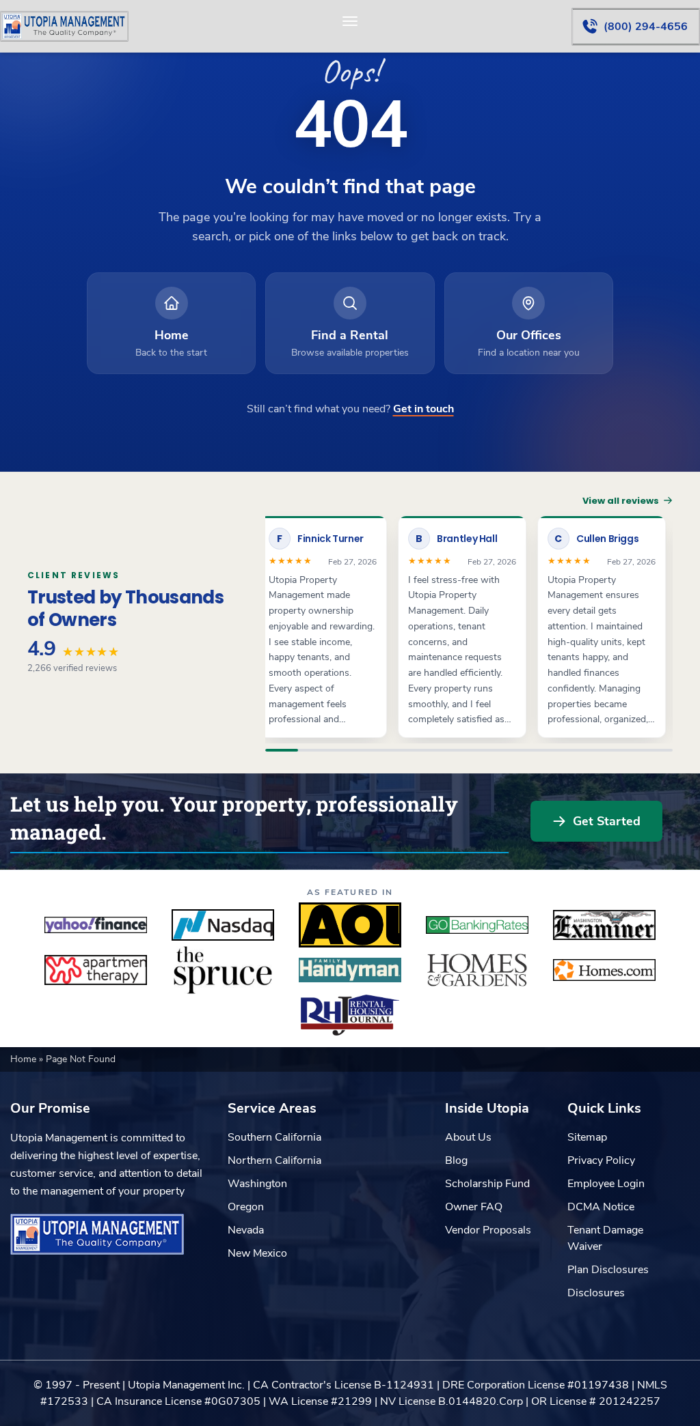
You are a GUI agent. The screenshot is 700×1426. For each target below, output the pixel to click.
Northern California (274, 1160)
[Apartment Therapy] (95, 970)
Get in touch (423, 408)
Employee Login (606, 1183)
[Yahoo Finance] (95, 925)
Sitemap (587, 1137)
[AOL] (350, 925)
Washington (257, 1183)
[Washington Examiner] (604, 925)
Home (24, 1059)
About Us (468, 1137)
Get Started (607, 821)
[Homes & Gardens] (477, 970)
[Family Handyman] (350, 970)
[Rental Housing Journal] (350, 1015)
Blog (456, 1160)
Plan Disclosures (608, 1269)
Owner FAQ (473, 1206)
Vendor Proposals (488, 1230)
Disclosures (596, 1292)
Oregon (246, 1206)
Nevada (246, 1230)
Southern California (274, 1137)
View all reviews (620, 500)
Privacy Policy (601, 1160)
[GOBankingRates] (477, 925)
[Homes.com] (604, 970)
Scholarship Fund (487, 1183)
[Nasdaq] (223, 925)
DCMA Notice (600, 1206)
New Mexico (257, 1253)
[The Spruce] (223, 970)
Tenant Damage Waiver (605, 1238)
